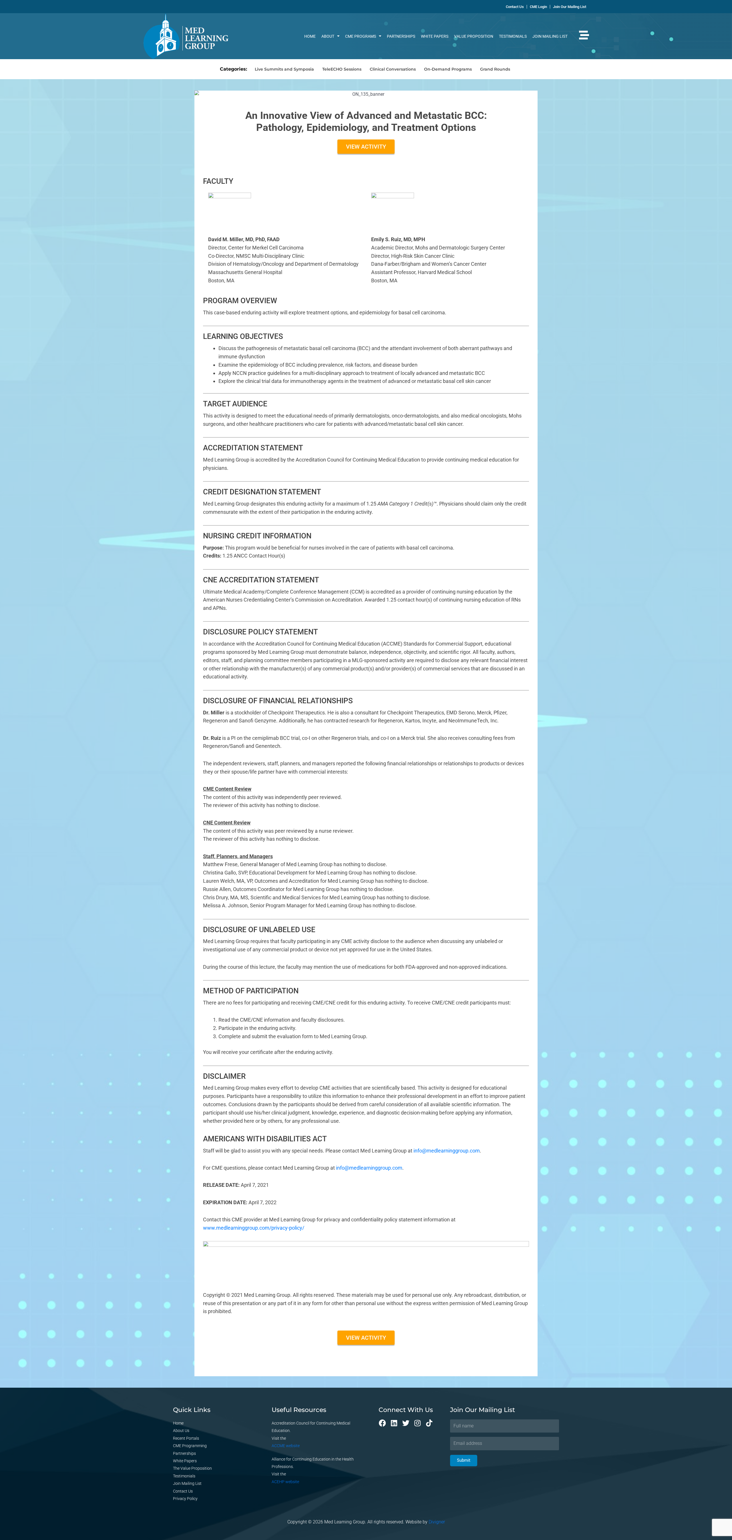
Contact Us (183, 1491)
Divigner (437, 1522)
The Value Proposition (192, 1468)
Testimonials (513, 36)
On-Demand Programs (448, 69)
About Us (181, 1430)
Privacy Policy (185, 1498)
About (327, 36)
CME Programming (190, 1445)
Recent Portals (186, 1438)
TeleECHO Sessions (341, 69)
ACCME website (286, 1445)
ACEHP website (285, 1481)
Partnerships (401, 36)
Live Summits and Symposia (284, 69)
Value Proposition (473, 36)
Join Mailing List (550, 36)
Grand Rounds (495, 69)
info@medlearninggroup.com (446, 1151)
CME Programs (360, 36)
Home (310, 36)
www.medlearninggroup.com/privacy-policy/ (253, 1228)
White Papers (434, 36)
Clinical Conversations (393, 69)
